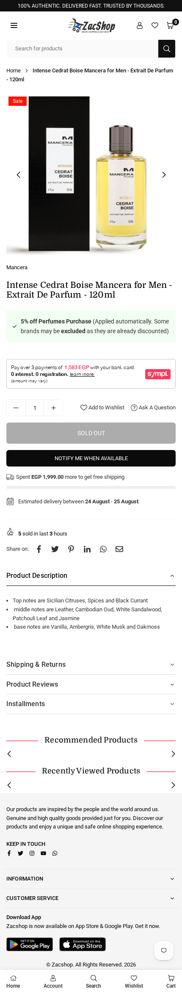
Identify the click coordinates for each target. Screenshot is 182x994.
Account (53, 986)
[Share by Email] (119, 549)
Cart (171, 986)
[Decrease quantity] (16, 408)
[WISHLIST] (155, 25)
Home (13, 70)
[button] (14, 25)
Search (93, 986)
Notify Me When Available (91, 458)
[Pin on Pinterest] (71, 549)
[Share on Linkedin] (87, 549)
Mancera (17, 267)
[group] (91, 174)
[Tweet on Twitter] (55, 549)
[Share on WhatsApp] (103, 549)
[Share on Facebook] (39, 549)
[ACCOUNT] (139, 25)
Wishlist (134, 986)
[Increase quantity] (53, 408)
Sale (17, 101)
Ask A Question (157, 407)
